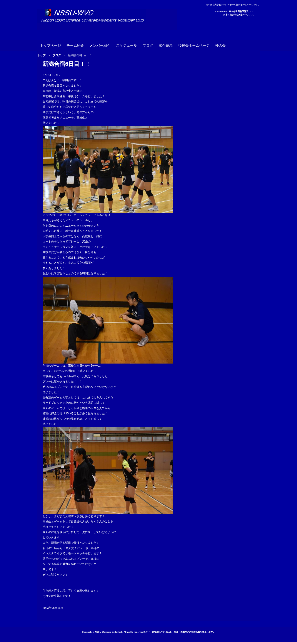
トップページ (50, 45)
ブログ (148, 45)
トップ (41, 55)
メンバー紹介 (100, 45)
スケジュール (126, 45)
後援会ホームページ (194, 45)
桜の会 (220, 45)
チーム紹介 (75, 45)
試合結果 (166, 45)
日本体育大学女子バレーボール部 (107, 19)
